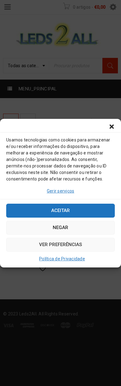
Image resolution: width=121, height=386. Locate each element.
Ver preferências (60, 244)
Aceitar (60, 210)
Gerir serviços (60, 191)
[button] (112, 127)
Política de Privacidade (62, 258)
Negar (60, 227)
